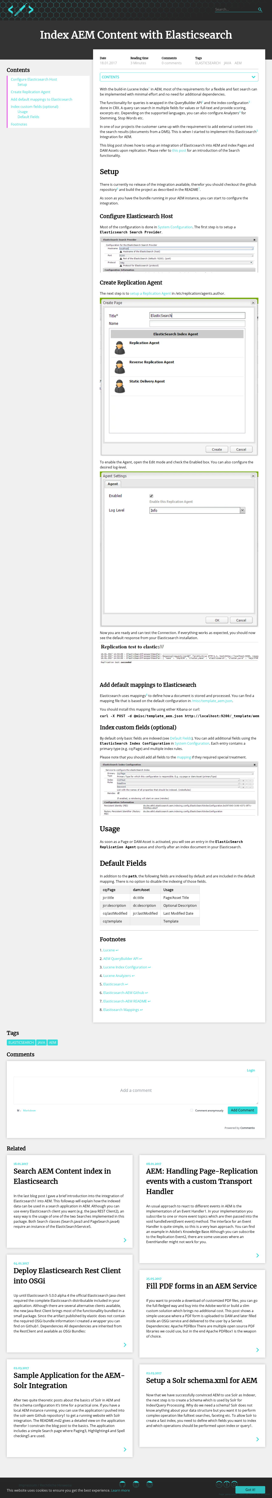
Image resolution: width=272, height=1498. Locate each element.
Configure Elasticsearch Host (34, 79)
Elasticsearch (113, 984)
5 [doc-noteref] (257, 131)
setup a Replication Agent (150, 293)
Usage (23, 111)
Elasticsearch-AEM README (125, 1001)
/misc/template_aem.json (212, 700)
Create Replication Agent (30, 92)
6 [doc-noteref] (117, 188)
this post (179, 150)
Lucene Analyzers (117, 975)
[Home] (21, 16)
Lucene (109, 950)
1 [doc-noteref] (149, 88)
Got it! (250, 1489)
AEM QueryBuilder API (120, 958)
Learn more (120, 1490)
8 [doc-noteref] (146, 695)
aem (238, 63)
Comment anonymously (209, 1110)
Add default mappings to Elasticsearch (41, 99)
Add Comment (242, 1110)
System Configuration (175, 227)
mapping (184, 757)
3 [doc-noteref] (249, 102)
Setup (22, 84)
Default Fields (28, 116)
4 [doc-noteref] (240, 112)
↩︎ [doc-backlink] (117, 950)
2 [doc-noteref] (202, 102)
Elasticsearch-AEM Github (123, 992)
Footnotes (19, 124)
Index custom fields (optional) (34, 106)
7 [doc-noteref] (199, 188)
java (227, 63)
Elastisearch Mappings (121, 1009)
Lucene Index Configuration (125, 967)
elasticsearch (208, 63)
